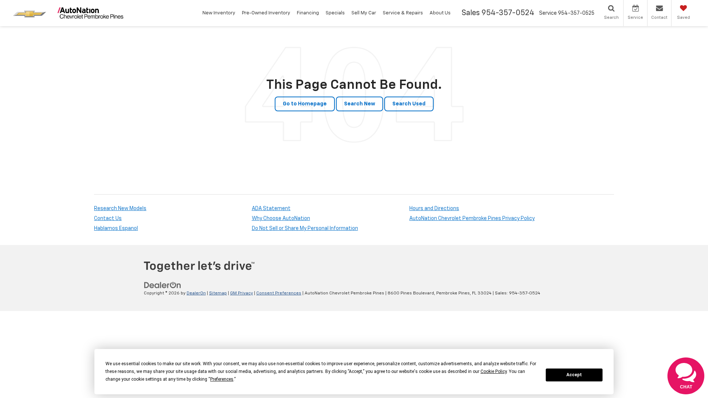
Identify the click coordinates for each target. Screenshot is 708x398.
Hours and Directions (434, 208)
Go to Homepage (305, 104)
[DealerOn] (162, 285)
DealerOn (196, 293)
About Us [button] (440, 13)
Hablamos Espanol (116, 228)
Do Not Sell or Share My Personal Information (305, 228)
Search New (359, 104)
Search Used (409, 104)
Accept (574, 374)
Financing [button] (308, 13)
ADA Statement (271, 208)
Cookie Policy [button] (493, 371)
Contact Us (108, 218)
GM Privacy (241, 293)
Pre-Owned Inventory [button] (266, 13)
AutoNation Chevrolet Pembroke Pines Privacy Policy (472, 218)
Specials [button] (335, 13)
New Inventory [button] (218, 13)
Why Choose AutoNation (281, 218)
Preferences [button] (221, 379)
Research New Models (120, 208)
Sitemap (218, 293)
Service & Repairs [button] (403, 13)
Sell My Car (363, 13)
